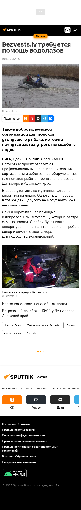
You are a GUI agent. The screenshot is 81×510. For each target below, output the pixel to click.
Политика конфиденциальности (23, 435)
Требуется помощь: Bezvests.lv (44, 325)
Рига (29, 388)
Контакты (24, 424)
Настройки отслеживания (19, 462)
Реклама (8, 456)
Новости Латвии (13, 325)
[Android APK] (15, 473)
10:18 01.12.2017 (12, 59)
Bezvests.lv (11, 110)
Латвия (71, 325)
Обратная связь (25, 456)
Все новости (12, 388)
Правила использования (18, 430)
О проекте (9, 424)
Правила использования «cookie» (24, 441)
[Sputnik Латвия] (12, 31)
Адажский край (13, 333)
